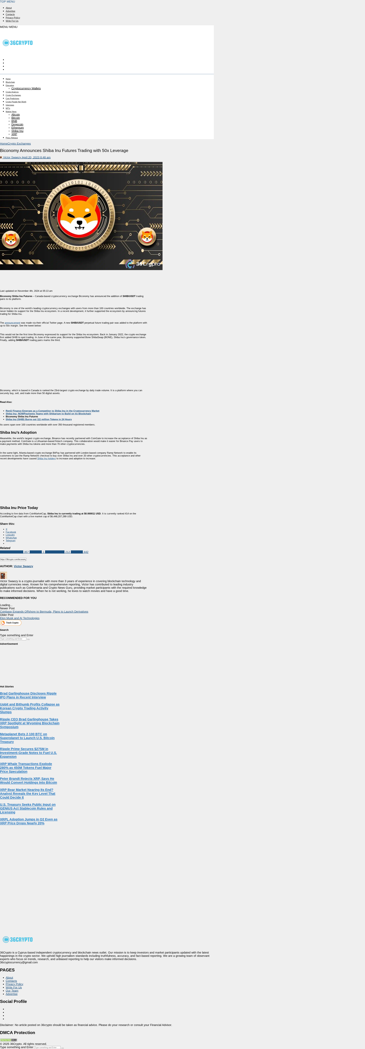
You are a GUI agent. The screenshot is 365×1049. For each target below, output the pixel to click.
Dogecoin (17, 124)
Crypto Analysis (12, 92)
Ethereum (17, 127)
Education (10, 85)
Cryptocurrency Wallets (26, 88)
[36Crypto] (18, 52)
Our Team (12, 990)
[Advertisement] (74, 363)
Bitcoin (15, 117)
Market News (11, 112)
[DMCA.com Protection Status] (8, 1040)
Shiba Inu (17, 130)
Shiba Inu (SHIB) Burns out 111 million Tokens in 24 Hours (39, 419)
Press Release (12, 138)
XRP (14, 134)
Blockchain (10, 82)
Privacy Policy (13, 18)
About (9, 8)
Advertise (10, 11)
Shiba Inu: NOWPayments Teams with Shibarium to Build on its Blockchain (48, 413)
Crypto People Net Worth (16, 102)
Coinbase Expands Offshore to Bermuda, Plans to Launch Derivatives (44, 611)
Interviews (10, 105)
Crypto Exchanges (13, 95)
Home (8, 79)
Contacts (10, 14)
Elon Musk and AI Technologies (19, 618)
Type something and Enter (16, 635)
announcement (12, 322)
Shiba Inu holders (46, 458)
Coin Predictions (12, 98)
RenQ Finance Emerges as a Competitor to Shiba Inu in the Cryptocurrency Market (52, 411)
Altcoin (15, 114)
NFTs (8, 108)
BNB (14, 121)
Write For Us (12, 21)
